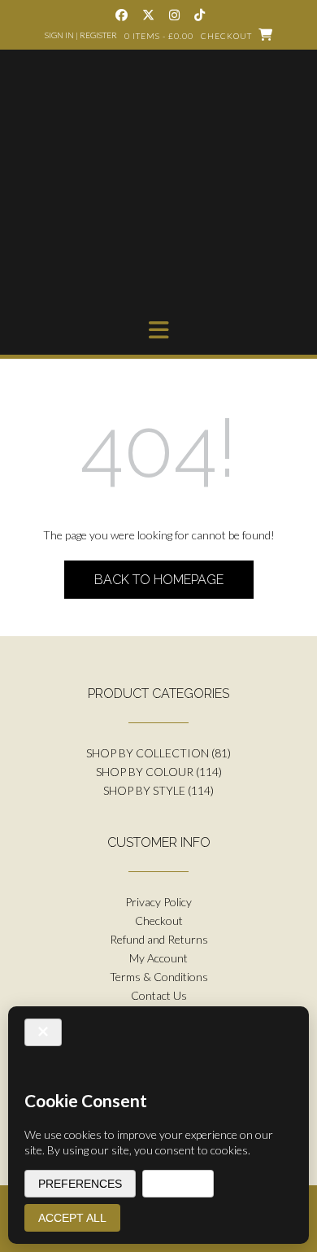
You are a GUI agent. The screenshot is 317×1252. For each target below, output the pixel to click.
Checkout (159, 920)
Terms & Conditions (159, 977)
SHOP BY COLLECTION (147, 753)
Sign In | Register (81, 35)
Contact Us (159, 995)
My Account (158, 958)
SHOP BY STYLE (144, 790)
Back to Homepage (159, 579)
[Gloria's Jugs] (158, 188)
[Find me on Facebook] (121, 15)
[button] (158, 330)
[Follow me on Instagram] (174, 15)
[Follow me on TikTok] (199, 15)
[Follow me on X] (148, 15)
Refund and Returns (159, 939)
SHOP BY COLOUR (144, 772)
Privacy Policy (158, 902)
